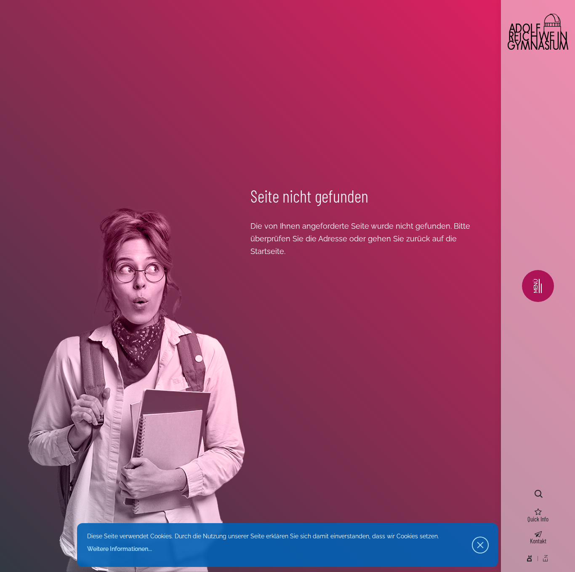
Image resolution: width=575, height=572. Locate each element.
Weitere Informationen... (119, 548)
